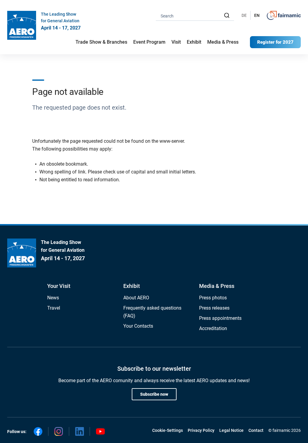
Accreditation (213, 328)
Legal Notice (231, 430)
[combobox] (195, 15)
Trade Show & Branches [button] (101, 42)
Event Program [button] (149, 42)
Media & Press (223, 42)
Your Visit (58, 286)
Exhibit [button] (194, 42)
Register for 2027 (275, 42)
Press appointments (220, 318)
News (53, 298)
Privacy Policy (201, 430)
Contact (255, 430)
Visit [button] (176, 42)
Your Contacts (138, 326)
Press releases (214, 308)
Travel (53, 308)
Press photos (213, 298)
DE (244, 15)
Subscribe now (154, 394)
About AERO (136, 298)
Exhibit (131, 286)
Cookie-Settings (167, 430)
